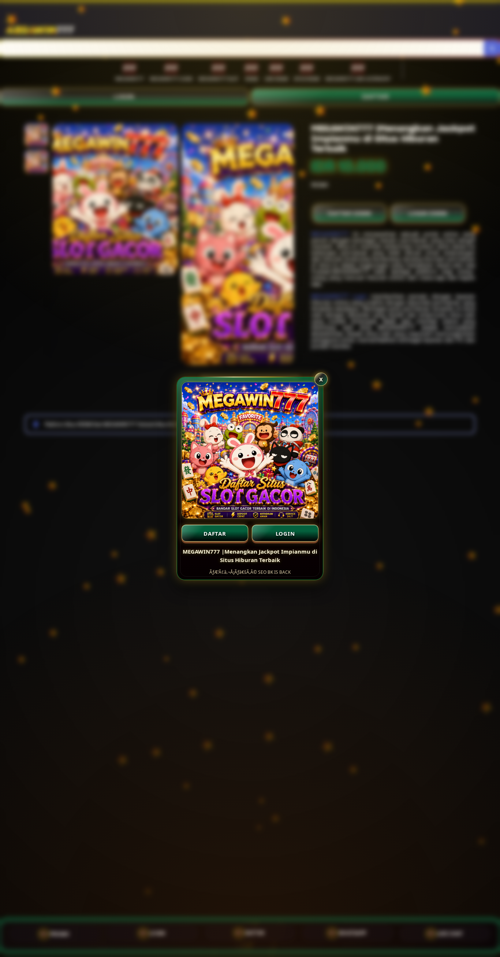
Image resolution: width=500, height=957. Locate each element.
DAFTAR (215, 533)
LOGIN (285, 533)
